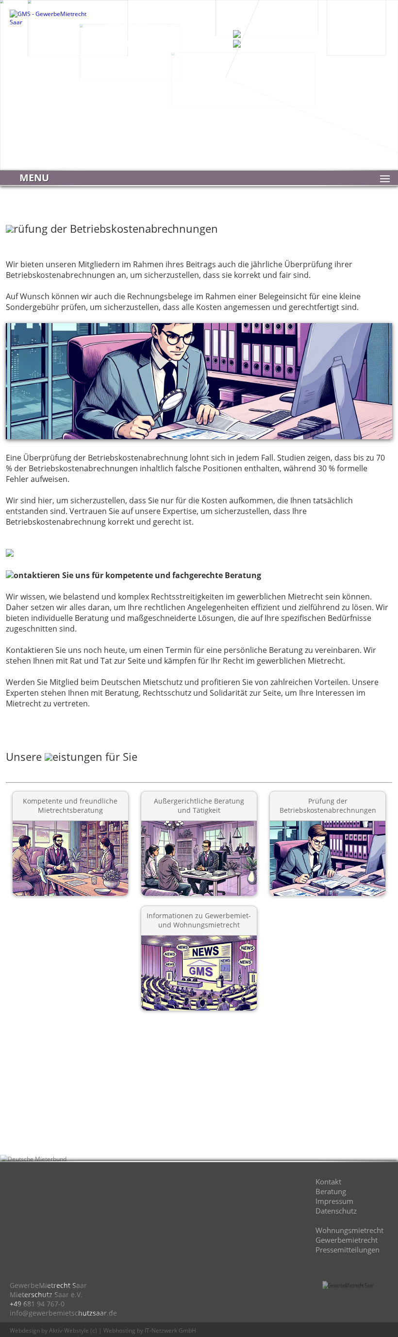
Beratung (330, 1191)
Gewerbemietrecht (346, 1240)
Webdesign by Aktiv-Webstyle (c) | (56, 1330)
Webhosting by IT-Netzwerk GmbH (149, 1330)
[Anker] (206, 1197)
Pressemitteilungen (347, 1249)
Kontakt (328, 1181)
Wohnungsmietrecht (349, 1230)
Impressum (334, 1201)
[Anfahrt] (75, 1197)
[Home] (31, 1197)
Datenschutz (336, 1211)
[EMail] (119, 1197)
